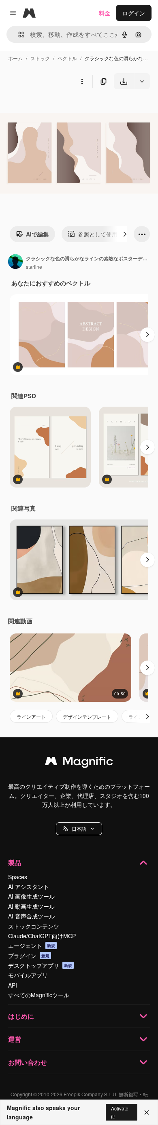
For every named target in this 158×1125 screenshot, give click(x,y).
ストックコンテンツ (33, 926)
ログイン (133, 13)
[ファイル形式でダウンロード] (142, 81)
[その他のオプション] (82, 81)
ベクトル (67, 58)
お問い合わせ (27, 1062)
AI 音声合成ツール (31, 916)
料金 (104, 13)
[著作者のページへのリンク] (15, 262)
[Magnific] (79, 763)
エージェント (31, 945)
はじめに (21, 1016)
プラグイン (28, 956)
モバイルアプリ (28, 975)
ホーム (15, 58)
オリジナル (56, 108)
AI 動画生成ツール (31, 906)
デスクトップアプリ (40, 965)
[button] (79, 828)
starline (34, 266)
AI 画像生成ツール (31, 896)
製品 (14, 862)
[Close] (146, 1112)
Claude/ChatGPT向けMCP (42, 936)
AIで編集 (37, 234)
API (12, 985)
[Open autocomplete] (18, 35)
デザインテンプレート (87, 716)
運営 (14, 1039)
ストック (40, 58)
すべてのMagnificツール (38, 995)
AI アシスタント (28, 886)
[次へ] (124, 234)
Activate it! (119, 1112)
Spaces (17, 877)
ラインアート (31, 716)
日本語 (79, 828)
